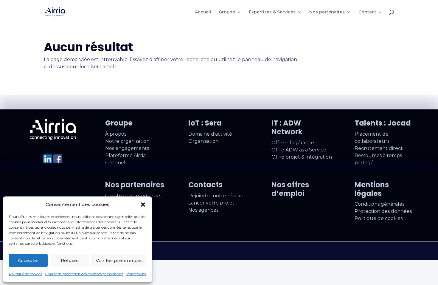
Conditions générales (379, 204)
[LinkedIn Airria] (47, 162)
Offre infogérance (292, 142)
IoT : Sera (205, 123)
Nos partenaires (327, 12)
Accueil (203, 12)
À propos (115, 134)
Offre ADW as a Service (298, 150)
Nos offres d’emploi (290, 189)
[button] (143, 204)
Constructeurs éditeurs (133, 196)
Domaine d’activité (210, 134)
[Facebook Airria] (57, 162)
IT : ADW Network (286, 127)
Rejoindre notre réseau (216, 196)
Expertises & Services (272, 12)
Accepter (28, 260)
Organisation (203, 141)
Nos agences (203, 210)
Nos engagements (127, 148)
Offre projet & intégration (301, 157)
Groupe (227, 12)
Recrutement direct (379, 148)
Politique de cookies (25, 274)
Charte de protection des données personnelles (84, 274)
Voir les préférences (119, 260)
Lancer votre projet (211, 203)
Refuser (70, 260)
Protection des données (383, 211)
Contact (367, 12)
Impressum (136, 274)
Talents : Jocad (383, 123)
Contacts (205, 185)
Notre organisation (127, 141)
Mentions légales (372, 189)
